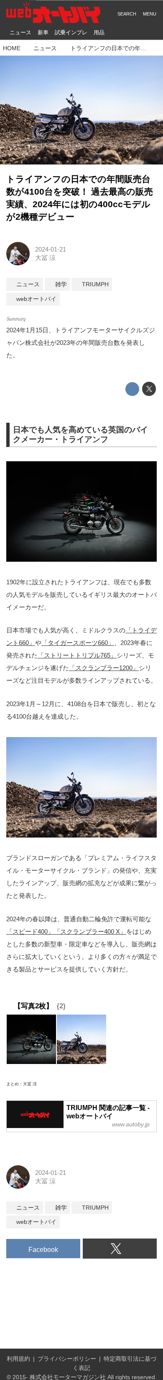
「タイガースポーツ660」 (77, 642)
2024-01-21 (50, 249)
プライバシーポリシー (67, 1359)
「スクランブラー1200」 (104, 667)
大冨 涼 (45, 257)
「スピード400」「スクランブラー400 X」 (66, 931)
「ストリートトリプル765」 (77, 655)
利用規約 (18, 1359)
